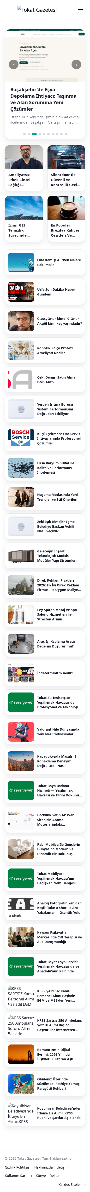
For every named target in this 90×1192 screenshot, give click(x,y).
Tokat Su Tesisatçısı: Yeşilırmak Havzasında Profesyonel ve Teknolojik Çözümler (58, 702)
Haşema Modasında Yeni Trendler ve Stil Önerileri (57, 497)
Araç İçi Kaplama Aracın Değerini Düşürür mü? (56, 643)
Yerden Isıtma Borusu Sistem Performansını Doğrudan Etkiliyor (55, 409)
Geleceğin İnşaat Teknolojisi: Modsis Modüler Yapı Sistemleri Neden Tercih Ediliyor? (57, 556)
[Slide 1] (24, 134)
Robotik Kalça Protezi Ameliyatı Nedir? (55, 350)
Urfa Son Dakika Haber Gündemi (56, 291)
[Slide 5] (44, 134)
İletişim (63, 1167)
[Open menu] (80, 9)
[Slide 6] (48, 134)
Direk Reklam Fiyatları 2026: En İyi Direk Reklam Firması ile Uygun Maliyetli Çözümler (59, 585)
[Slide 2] (29, 134)
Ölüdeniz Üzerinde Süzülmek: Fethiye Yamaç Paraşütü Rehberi (58, 1084)
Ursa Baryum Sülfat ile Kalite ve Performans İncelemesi (55, 468)
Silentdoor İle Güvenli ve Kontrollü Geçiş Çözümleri (65, 179)
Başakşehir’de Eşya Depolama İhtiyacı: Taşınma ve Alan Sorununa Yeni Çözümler (43, 99)
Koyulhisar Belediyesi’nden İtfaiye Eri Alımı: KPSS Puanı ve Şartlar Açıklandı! (59, 1113)
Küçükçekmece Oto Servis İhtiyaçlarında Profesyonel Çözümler (59, 438)
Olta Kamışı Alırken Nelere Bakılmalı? (59, 262)
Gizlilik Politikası (17, 1167)
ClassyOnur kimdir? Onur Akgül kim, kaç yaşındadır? (59, 321)
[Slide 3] (34, 134)
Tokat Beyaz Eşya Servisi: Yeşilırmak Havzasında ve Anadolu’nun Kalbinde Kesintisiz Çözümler (58, 966)
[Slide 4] (40, 134)
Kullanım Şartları (18, 1175)
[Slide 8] (57, 134)
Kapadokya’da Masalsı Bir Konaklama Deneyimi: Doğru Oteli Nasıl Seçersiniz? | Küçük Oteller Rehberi (59, 761)
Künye (41, 1175)
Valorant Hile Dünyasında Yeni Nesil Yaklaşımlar (58, 731)
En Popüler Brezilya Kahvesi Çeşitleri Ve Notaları (66, 230)
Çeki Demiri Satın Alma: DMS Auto (56, 379)
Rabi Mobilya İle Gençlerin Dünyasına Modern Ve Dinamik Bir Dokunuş (58, 849)
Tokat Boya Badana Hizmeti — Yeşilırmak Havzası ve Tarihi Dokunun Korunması (59, 790)
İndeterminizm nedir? (55, 673)
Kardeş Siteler (70, 1184)
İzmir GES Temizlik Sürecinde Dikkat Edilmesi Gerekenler (22, 230)
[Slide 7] (53, 134)
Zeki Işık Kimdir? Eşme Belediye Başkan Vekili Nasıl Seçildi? (56, 526)
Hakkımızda (43, 1167)
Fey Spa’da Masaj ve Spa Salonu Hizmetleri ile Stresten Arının (57, 614)
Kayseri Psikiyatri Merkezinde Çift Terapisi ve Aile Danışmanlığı (59, 937)
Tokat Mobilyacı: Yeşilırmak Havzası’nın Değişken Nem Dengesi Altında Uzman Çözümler (58, 878)
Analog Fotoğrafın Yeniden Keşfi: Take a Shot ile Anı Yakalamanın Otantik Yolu (59, 908)
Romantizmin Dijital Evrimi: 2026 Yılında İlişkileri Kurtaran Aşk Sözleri (55, 1054)
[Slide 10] (66, 134)
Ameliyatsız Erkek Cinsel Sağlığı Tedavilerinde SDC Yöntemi (21, 179)
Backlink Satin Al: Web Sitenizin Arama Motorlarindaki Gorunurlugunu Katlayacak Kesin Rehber (59, 820)
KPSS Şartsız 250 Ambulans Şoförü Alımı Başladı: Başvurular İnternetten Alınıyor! (59, 1025)
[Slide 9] (61, 134)
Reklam (55, 1175)
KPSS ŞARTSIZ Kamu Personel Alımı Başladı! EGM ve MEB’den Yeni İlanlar (56, 996)
